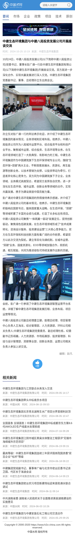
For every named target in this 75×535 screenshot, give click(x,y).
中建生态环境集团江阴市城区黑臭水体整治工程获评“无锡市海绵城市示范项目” (37, 440)
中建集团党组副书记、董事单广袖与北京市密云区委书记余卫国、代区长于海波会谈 (37, 470)
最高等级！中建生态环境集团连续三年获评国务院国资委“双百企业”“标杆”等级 (37, 455)
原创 (69, 16)
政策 (37, 16)
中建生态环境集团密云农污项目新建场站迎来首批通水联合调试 (37, 485)
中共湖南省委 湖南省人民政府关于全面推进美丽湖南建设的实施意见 (37, 500)
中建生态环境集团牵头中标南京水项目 (25, 399)
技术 (58, 16)
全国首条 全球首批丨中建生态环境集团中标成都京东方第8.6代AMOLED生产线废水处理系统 (37, 425)
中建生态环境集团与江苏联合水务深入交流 (27, 388)
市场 (16, 16)
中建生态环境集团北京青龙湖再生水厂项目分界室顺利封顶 (37, 411)
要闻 (6, 16)
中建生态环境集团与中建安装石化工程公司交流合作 (33, 513)
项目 (48, 16)
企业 (27, 16)
